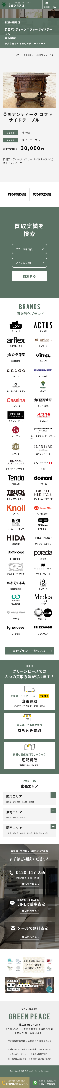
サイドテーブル (31, 140)
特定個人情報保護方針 (40, 1054)
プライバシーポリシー (19, 1054)
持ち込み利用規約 (29, 1049)
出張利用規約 (14, 1049)
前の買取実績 (17, 194)
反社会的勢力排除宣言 (17, 1059)
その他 (26, 132)
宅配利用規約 (45, 1049)
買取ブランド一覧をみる (29, 651)
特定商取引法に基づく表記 (40, 1059)
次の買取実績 (42, 194)
